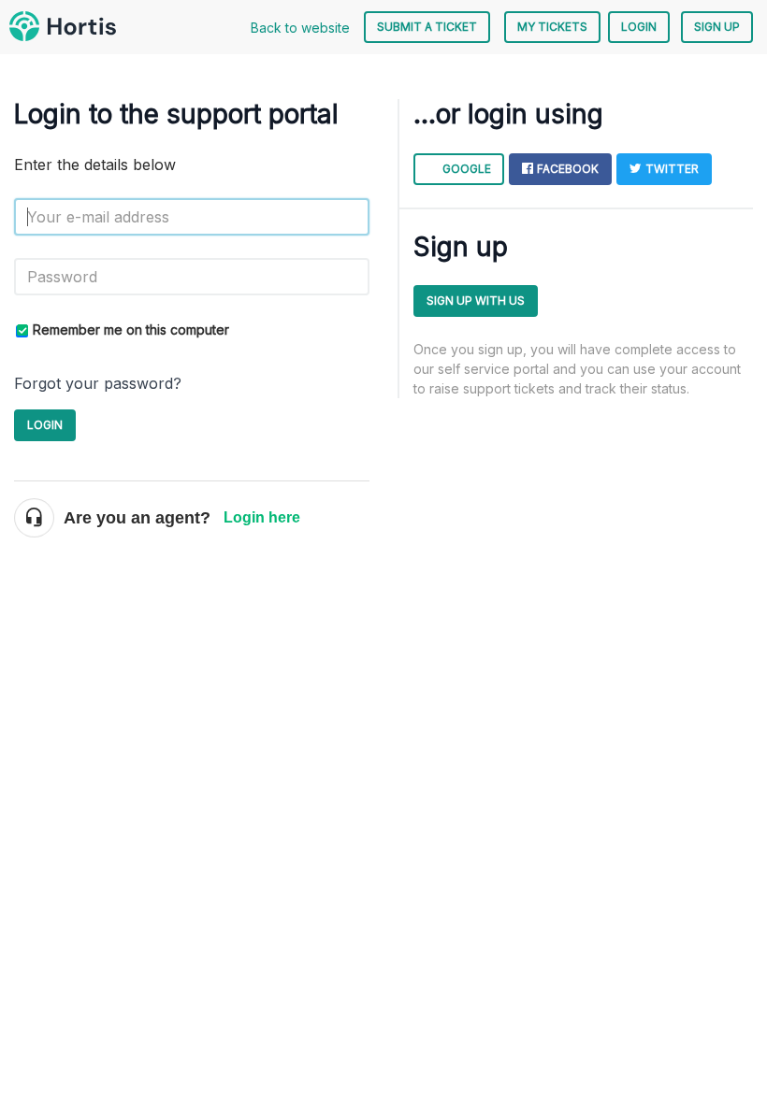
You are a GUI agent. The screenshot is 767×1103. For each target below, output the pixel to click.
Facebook (568, 169)
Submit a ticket (427, 27)
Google (466, 169)
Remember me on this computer (131, 329)
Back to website (300, 28)
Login (45, 425)
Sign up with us (476, 301)
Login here (262, 517)
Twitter (672, 169)
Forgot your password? (97, 383)
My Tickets (552, 27)
